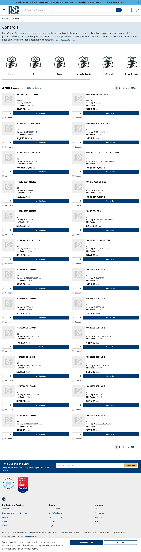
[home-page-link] (14, 10)
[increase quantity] (10, 113)
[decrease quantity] (3, 113)
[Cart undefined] (137, 10)
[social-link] (4, 499)
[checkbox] (7, 118)
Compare (9, 118)
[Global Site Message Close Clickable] (138, 2)
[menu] (4, 10)
